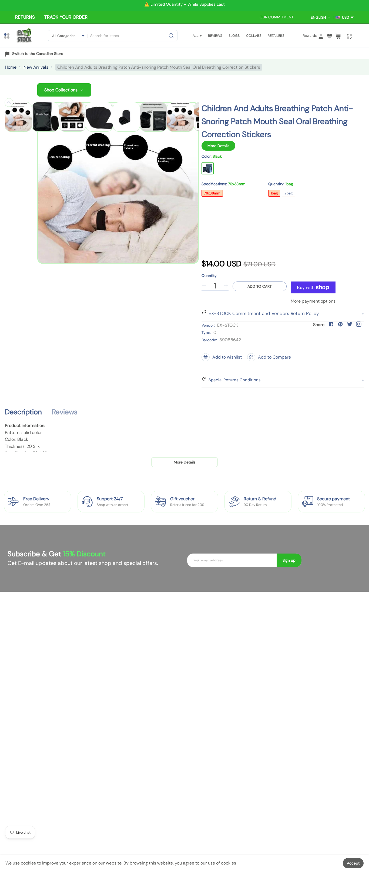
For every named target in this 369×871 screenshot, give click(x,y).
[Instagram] (358, 324)
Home (10, 67)
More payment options (313, 301)
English (318, 17)
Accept (353, 863)
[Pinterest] (340, 324)
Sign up (289, 560)
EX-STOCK (227, 325)
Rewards (310, 35)
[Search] (171, 36)
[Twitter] (349, 324)
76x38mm (212, 193)
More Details (218, 145)
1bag (274, 193)
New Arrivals (36, 67)
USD (344, 17)
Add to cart (259, 286)
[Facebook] (331, 324)
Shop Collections (61, 90)
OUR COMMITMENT (277, 17)
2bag (288, 193)
